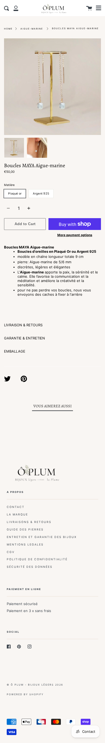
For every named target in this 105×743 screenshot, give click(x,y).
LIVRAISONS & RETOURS (29, 522)
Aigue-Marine (31, 28)
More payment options (74, 235)
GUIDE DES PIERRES (25, 529)
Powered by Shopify (25, 694)
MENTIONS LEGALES (25, 544)
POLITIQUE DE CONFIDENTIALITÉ (37, 559)
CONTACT (15, 507)
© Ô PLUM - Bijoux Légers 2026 (35, 684)
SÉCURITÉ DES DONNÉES (29, 567)
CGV (11, 552)
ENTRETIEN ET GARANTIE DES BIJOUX (42, 537)
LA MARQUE (17, 514)
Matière (9, 185)
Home (8, 28)
